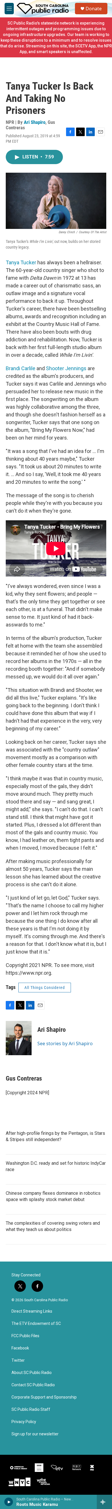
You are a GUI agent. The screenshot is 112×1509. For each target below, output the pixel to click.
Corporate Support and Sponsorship (44, 1397)
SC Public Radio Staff (30, 1409)
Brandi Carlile (21, 368)
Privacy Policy (23, 1422)
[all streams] (104, 1502)
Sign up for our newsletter (35, 1434)
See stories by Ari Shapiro (65, 1043)
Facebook (20, 1348)
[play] (8, 1502)
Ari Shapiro (34, 122)
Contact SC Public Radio (33, 1385)
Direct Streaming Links (31, 1311)
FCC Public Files (25, 1336)
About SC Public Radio (31, 1373)
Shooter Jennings (66, 368)
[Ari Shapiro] (19, 1038)
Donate (94, 8)
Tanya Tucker (21, 262)
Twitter (18, 1360)
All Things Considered (44, 987)
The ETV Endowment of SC (36, 1323)
